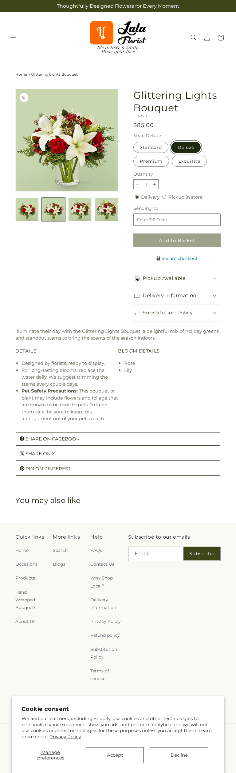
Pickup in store (185, 197)
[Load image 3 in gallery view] (80, 209)
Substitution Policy (103, 653)
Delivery (151, 197)
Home (21, 74)
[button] (13, 37)
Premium (151, 161)
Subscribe (201, 553)
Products (25, 578)
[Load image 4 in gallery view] (106, 209)
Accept (115, 755)
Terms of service (99, 674)
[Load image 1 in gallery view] (27, 209)
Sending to (155, 208)
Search (60, 550)
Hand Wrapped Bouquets (25, 599)
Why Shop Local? (101, 581)
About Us (25, 621)
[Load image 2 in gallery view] (53, 209)
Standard (151, 147)
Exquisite (189, 161)
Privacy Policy (65, 736)
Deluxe (186, 147)
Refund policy (105, 635)
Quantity (143, 174)
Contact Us (102, 564)
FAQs (96, 550)
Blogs (59, 564)
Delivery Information (103, 603)
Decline (179, 755)
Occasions (26, 564)
